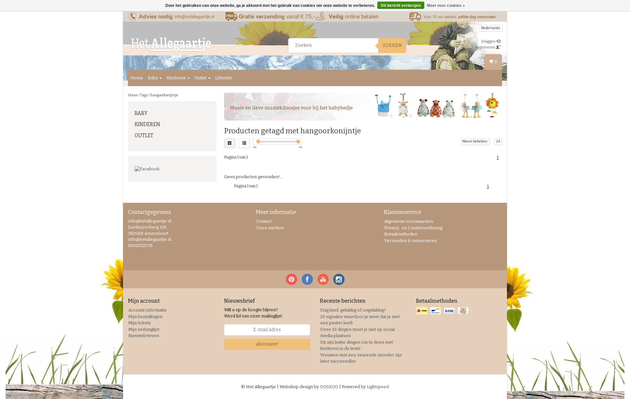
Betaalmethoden (400, 234)
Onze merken (270, 227)
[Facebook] (172, 169)
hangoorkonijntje (164, 95)
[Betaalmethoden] (443, 311)
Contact (264, 221)
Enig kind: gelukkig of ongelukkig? (353, 310)
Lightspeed (378, 386)
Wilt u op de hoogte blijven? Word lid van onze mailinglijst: (253, 312)
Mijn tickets (139, 322)
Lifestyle (223, 77)
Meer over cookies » (446, 5)
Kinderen (177, 77)
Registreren (485, 47)
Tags (144, 95)
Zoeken (392, 45)
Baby (153, 77)
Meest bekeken (474, 141)
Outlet (201, 77)
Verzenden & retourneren (410, 240)
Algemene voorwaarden (408, 221)
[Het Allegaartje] (171, 44)
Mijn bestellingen (145, 316)
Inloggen (488, 41)
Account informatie (147, 310)
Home (136, 77)
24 (498, 141)
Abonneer (267, 344)
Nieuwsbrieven (143, 335)
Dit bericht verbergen (401, 5)
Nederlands (490, 28)
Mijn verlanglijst (143, 329)
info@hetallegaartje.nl (149, 239)
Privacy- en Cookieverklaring (413, 227)
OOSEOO (329, 386)
